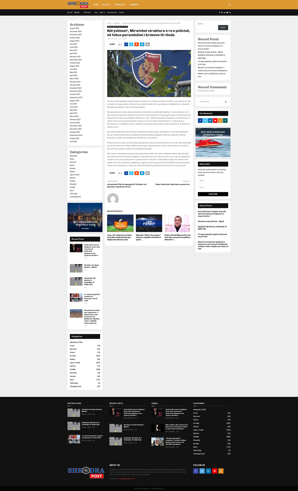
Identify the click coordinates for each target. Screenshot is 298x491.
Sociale (72, 187)
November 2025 (76, 35)
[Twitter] (202, 471)
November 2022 (76, 129)
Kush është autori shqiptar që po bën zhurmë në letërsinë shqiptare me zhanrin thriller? (211, 46)
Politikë (105, 5)
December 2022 (76, 126)
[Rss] (221, 471)
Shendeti (73, 184)
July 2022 (73, 141)
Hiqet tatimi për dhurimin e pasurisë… (173, 184)
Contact (121, 12)
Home (96, 5)
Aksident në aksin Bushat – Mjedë (91, 266)
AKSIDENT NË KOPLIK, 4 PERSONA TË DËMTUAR (89, 281)
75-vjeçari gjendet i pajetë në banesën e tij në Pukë (92, 297)
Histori (72, 165)
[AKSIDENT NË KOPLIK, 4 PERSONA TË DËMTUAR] (76, 281)
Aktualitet (110, 26)
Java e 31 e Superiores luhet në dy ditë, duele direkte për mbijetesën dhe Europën (119, 237)
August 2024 (74, 66)
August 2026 (74, 28)
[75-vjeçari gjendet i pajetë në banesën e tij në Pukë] (76, 297)
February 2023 (75, 119)
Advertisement (112, 12)
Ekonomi (133, 5)
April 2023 (73, 113)
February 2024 (75, 82)
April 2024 (73, 75)
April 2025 (73, 53)
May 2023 (73, 110)
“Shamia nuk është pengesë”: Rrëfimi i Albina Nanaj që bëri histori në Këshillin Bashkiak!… (176, 441)
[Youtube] (214, 471)
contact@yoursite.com (126, 479)
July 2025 (73, 44)
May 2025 (73, 50)
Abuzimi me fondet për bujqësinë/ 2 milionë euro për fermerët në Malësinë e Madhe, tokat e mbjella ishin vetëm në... (92, 316)
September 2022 (76, 135)
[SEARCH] (225, 101)
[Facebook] (195, 471)
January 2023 (75, 123)
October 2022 (75, 132)
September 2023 (76, 97)
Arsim (72, 159)
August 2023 (74, 101)
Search (200, 24)
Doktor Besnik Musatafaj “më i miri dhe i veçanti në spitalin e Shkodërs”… (177, 237)
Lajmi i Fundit (123, 26)
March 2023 (74, 116)
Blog (96, 12)
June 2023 (74, 107)
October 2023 (75, 94)
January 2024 (75, 85)
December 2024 (76, 60)
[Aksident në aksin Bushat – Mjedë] (76, 268)
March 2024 (74, 79)
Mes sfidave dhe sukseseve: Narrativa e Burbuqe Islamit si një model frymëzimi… (177, 427)
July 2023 (73, 104)
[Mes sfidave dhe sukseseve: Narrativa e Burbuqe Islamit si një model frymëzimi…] (157, 428)
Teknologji (120, 5)
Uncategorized (75, 197)
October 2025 (75, 38)
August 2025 (74, 41)
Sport (72, 190)
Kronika (116, 26)
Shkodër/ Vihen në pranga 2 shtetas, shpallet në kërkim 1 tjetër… (148, 237)
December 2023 (76, 88)
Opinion (72, 178)
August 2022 (74, 138)
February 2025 (75, 57)
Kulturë (72, 171)
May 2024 (73, 72)
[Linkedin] (208, 471)
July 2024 (73, 69)
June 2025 (74, 47)
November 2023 (76, 91)
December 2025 (76, 31)
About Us (102, 12)
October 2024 (75, 63)
